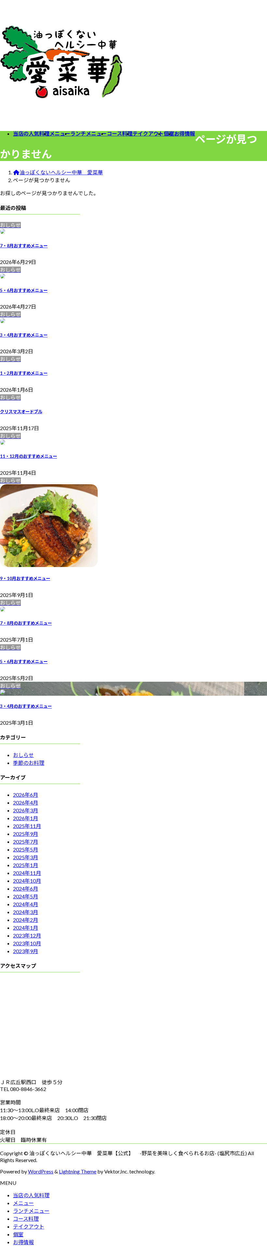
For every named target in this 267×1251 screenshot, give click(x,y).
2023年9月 (25, 951)
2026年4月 (25, 802)
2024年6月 (25, 888)
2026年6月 (25, 795)
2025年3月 (25, 857)
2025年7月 (25, 841)
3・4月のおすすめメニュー (26, 706)
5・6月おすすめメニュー (24, 290)
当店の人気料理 (31, 1195)
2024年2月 (25, 920)
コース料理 (26, 1218)
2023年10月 (27, 943)
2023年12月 (27, 935)
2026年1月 (25, 818)
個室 (18, 1234)
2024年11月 (27, 873)
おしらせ (23, 755)
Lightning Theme (77, 1171)
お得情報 (23, 1242)
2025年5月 (25, 849)
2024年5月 (25, 896)
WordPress (40, 1171)
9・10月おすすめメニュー (25, 578)
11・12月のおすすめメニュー (28, 456)
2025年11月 (27, 826)
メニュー (23, 1203)
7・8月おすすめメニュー (24, 245)
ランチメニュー (31, 1211)
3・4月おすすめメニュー (24, 335)
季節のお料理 (28, 763)
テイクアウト (28, 1226)
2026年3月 (25, 810)
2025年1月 (25, 865)
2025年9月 (25, 834)
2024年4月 (25, 904)
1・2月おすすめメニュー (24, 373)
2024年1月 (25, 927)
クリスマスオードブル (21, 411)
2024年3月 (25, 912)
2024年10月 (27, 881)
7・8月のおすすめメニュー (26, 623)
